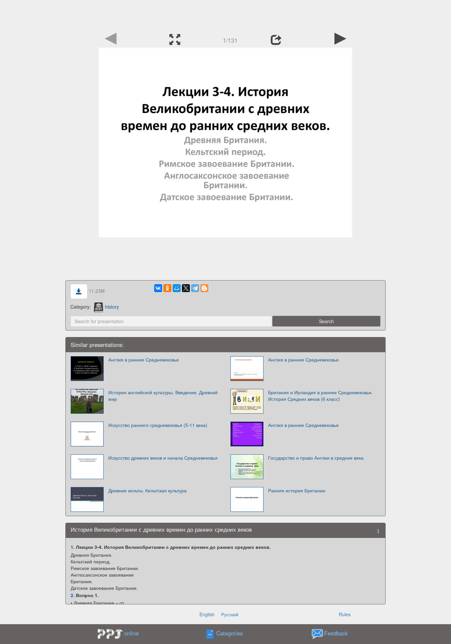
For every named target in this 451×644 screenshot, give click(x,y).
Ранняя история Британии (296, 490)
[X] (186, 288)
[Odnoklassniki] (167, 288)
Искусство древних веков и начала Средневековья (163, 457)
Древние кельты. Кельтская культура (147, 490)
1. (73, 547)
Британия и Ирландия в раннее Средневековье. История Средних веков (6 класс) (320, 395)
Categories (229, 633)
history (112, 306)
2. (73, 595)
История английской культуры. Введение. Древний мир (163, 395)
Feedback (336, 633)
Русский (229, 614)
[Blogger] (204, 288)
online (131, 633)
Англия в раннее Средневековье (143, 359)
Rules (345, 614)
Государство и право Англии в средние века (316, 457)
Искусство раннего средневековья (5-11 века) (157, 425)
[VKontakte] (158, 288)
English (207, 614)
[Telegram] (195, 288)
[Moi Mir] (177, 288)
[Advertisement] (225, 15)
